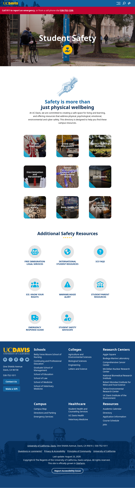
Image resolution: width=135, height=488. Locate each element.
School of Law (40, 378)
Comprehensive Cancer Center (114, 363)
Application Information (114, 416)
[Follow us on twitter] (22, 360)
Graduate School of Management (43, 369)
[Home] (16, 351)
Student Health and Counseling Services (78, 410)
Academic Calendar (112, 408)
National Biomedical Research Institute (117, 377)
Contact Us (11, 381)
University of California (104, 451)
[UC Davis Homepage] (10, 3)
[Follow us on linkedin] (16, 360)
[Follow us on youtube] (27, 360)
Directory (107, 412)
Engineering (74, 364)
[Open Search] (124, 3)
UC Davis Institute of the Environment (114, 396)
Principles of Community (79, 451)
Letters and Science (77, 368)
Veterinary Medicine (78, 419)
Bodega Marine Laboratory (116, 358)
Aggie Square (109, 354)
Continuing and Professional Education (47, 362)
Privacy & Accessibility (54, 451)
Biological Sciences (77, 361)
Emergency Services (43, 416)
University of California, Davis (41, 445)
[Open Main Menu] (118, 3)
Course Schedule (111, 420)
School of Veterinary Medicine (44, 387)
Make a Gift (12, 388)
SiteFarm (80, 463)
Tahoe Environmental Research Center (113, 390)
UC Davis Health (76, 415)
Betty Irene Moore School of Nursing (47, 355)
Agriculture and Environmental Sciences (79, 355)
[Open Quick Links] (129, 3)
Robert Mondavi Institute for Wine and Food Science (117, 383)
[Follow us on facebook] (5, 360)
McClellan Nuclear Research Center (116, 370)
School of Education (43, 374)
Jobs (105, 424)
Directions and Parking (45, 412)
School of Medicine (43, 382)
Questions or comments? (30, 451)
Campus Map (40, 408)
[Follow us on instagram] (11, 360)
